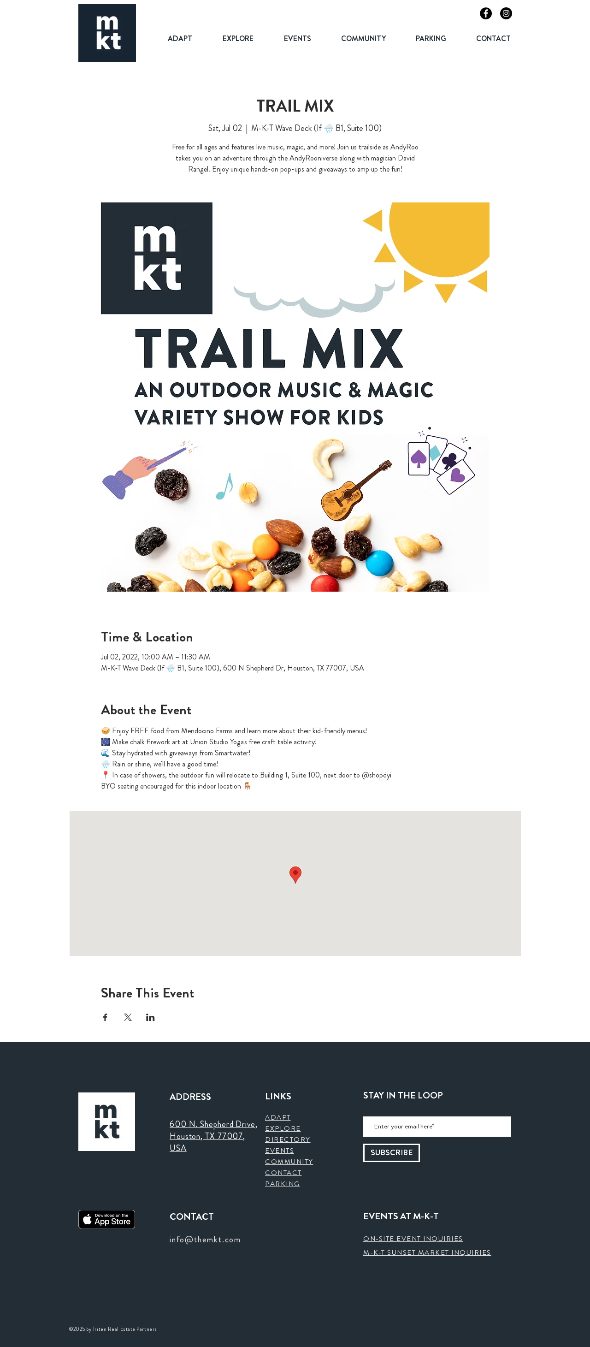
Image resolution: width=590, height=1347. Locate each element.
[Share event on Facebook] (105, 1017)
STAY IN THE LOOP (403, 1095)
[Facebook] (486, 13)
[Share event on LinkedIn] (150, 1017)
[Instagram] (506, 13)
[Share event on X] (128, 1017)
